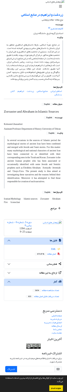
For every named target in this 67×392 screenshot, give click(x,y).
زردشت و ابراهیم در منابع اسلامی (42, 14)
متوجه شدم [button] (56, 388)
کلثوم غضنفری (57, 28)
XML (53, 249)
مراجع (53, 208)
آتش (12, 91)
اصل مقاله (46, 254)
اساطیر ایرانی (56, 91)
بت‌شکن (58, 94)
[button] (55, 381)
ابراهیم (21, 91)
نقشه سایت (57, 333)
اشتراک (11, 369)
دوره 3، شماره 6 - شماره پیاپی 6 (19, 224)
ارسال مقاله (57, 326)
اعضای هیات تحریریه (53, 322)
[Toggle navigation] (34, 6)
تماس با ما (57, 329)
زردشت (30, 91)
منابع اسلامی (42, 91)
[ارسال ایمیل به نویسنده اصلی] (49, 28)
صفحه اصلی (57, 315)
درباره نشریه (56, 319)
